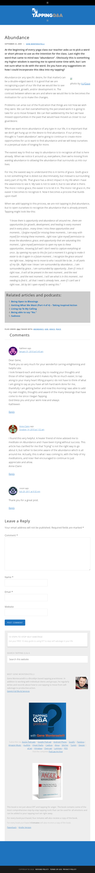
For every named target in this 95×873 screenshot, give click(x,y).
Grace (52, 329)
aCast (29, 748)
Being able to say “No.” (24, 312)
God (46, 329)
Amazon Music (15, 745)
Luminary (58, 748)
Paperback (11, 827)
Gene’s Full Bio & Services (18, 691)
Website (9, 606)
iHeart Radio (37, 745)
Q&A (18, 329)
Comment (11, 535)
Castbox (49, 745)
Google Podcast (44, 742)
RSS (66, 748)
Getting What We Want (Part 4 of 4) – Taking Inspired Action (44, 305)
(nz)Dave (85, 83)
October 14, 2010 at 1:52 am (31, 429)
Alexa (57, 745)
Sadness (15, 315)
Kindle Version (25, 827)
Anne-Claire (24, 426)
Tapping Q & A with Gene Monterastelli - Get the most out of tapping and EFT (47, 12)
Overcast (48, 748)
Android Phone (60, 742)
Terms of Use (56, 869)
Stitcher (65, 745)
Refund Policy (42, 869)
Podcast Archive (56, 751)
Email (9, 592)
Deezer (82, 745)
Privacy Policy (69, 869)
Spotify (72, 742)
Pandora (80, 742)
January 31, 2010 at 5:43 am (31, 351)
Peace (58, 329)
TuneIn (73, 745)
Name (9, 577)
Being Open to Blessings (24, 301)
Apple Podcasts (29, 742)
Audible (26, 745)
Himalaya (38, 748)
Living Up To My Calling (24, 308)
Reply (12, 411)
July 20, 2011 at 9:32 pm (29, 491)
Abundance (38, 329)
